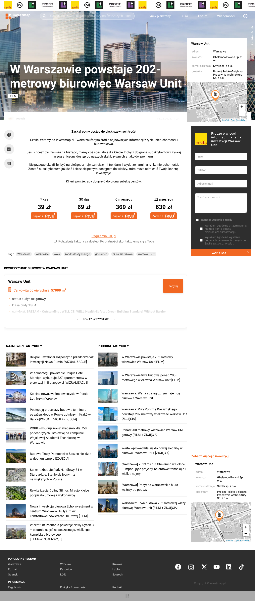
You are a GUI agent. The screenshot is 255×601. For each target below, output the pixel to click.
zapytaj (173, 286)
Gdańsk (13, 574)
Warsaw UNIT (146, 254)
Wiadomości (226, 16)
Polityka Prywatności (73, 587)
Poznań (13, 569)
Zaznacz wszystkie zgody (216, 219)
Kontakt (117, 587)
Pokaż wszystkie (96, 319)
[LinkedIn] (229, 568)
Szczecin (117, 574)
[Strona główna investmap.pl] (18, 16)
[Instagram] (191, 568)
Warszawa (219, 51)
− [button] (241, 112)
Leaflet (225, 120)
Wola (57, 254)
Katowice (66, 569)
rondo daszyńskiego (77, 254)
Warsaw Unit (200, 43)
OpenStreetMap (238, 120)
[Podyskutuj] (10, 163)
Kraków (117, 564)
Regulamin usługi (104, 236)
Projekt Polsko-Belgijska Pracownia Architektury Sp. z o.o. (228, 74)
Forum (202, 16)
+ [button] (241, 106)
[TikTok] (241, 568)
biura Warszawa (123, 254)
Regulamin (14, 587)
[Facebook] (178, 568)
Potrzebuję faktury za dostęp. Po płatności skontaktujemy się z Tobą (106, 241)
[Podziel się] (10, 135)
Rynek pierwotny (159, 16)
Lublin (116, 569)
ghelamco (101, 254)
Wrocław (65, 564)
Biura (184, 16)
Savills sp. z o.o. (223, 65)
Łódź (63, 574)
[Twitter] (204, 568)
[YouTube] (217, 568)
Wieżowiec (42, 254)
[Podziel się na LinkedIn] (9, 149)
